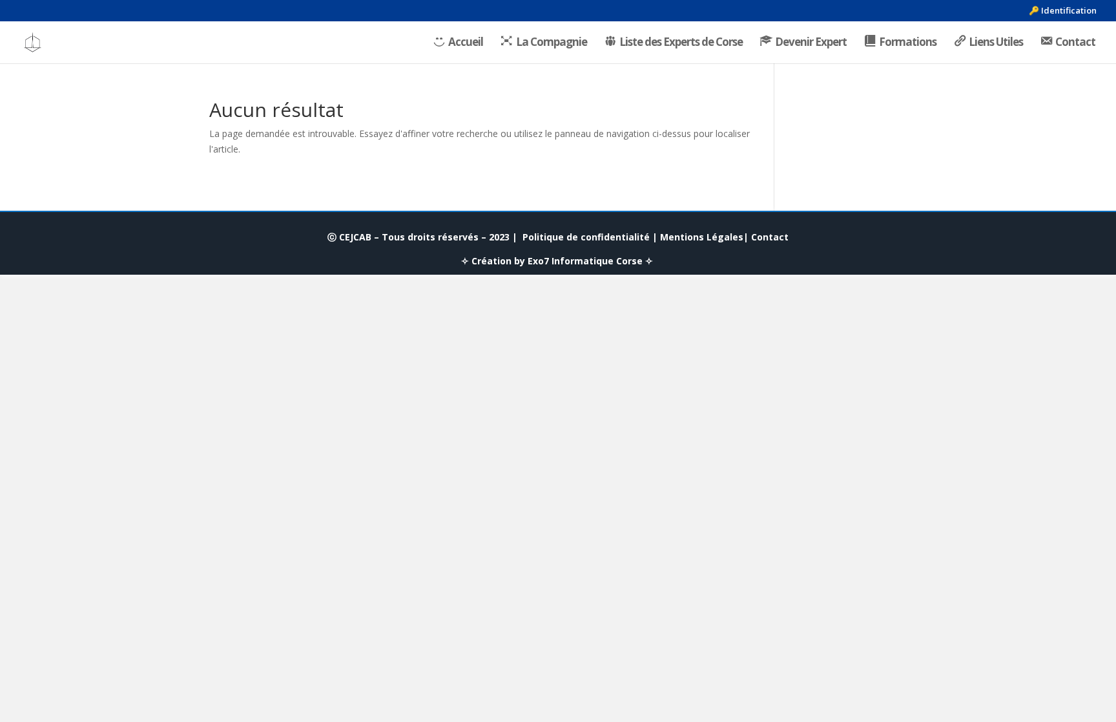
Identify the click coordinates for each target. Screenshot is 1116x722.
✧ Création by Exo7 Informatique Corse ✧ (557, 261)
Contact (770, 237)
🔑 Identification (1063, 11)
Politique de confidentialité (586, 237)
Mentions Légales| (704, 237)
